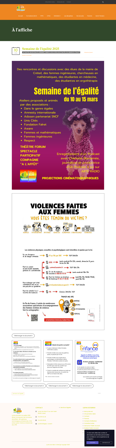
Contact (69, 2)
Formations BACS (31, 16)
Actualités (26, 52)
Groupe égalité (34, 52)
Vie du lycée (80, 16)
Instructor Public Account (92, 426)
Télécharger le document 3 (58, 386)
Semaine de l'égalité (74, 52)
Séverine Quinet (88, 52)
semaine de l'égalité (18, 393)
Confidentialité (106, 442)
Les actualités (61, 52)
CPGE (48, 16)
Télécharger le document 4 (81, 386)
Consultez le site (89, 423)
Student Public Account (91, 428)
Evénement (42, 52)
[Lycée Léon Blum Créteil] (22, 8)
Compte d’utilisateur (90, 421)
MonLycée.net (60, 2)
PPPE (41, 16)
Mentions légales (65, 407)
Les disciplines (68, 16)
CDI (67, 52)
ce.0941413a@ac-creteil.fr (45, 424)
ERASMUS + (57, 16)
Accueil (20, 16)
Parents (89, 16)
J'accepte (92, 442)
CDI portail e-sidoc (50, 2)
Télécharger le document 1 (23, 336)
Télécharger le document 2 (34, 386)
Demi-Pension (100, 16)
